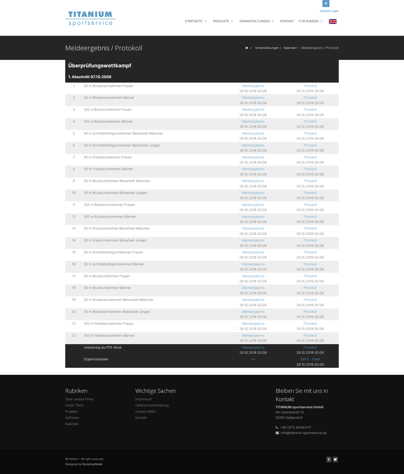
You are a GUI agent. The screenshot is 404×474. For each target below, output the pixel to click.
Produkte (221, 21)
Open (325, 3)
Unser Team (74, 405)
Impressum (143, 399)
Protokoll (310, 86)
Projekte (71, 411)
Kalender (290, 48)
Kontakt (287, 21)
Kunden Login (329, 11)
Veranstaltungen (255, 21)
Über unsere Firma (79, 399)
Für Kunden (309, 21)
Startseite (194, 21)
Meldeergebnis (253, 86)
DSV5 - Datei (310, 359)
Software (72, 417)
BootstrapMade (92, 464)
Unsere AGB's (145, 411)
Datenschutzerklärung (152, 405)
